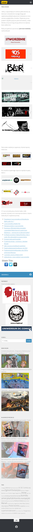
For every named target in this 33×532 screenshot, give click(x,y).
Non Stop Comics (24, 503)
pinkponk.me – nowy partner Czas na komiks (16, 257)
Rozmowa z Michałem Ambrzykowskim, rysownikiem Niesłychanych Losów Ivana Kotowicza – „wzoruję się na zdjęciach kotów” (17, 230)
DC (19, 488)
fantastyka (16, 490)
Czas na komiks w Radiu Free (12, 224)
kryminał (12, 501)
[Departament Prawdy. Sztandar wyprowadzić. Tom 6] (15, 436)
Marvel (4, 503)
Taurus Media (18, 511)
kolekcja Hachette (10, 496)
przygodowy (22, 506)
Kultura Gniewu (19, 501)
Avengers (3, 488)
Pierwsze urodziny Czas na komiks (13, 226)
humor (10, 493)
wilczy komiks (8, 513)
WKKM (15, 513)
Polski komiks (14, 505)
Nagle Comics (17, 503)
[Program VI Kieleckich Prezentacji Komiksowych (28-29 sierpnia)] (15, 388)
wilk (12, 513)
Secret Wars (12, 508)
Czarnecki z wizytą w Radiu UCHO (13, 255)
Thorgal (25, 511)
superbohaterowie (8, 510)
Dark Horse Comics (14, 488)
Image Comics (18, 493)
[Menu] (30, 2)
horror (7, 493)
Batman (8, 488)
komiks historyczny (5, 501)
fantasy (22, 490)
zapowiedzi (23, 513)
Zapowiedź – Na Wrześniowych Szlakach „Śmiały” (15, 390)
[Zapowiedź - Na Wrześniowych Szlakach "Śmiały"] (15, 410)
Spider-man (18, 508)
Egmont (8, 490)
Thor (22, 511)
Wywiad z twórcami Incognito (12, 239)
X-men (18, 513)
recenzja (27, 506)
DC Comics (25, 487)
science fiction (5, 508)
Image (13, 493)
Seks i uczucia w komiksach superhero (14, 246)
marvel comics (10, 503)
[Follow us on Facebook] (30, 274)
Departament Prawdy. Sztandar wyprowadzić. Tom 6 (15, 420)
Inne (23, 492)
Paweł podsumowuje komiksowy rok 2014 (15, 248)
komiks (18, 496)
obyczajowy (4, 506)
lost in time (26, 501)
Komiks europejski (22, 498)
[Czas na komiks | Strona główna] (6, 2)
